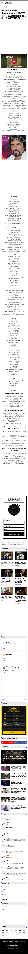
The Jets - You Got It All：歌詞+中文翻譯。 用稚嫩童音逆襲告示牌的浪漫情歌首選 (7, 563)
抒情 (3, 932)
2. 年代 (15, 713)
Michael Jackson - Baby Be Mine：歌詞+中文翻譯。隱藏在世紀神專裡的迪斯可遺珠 (20, 563)
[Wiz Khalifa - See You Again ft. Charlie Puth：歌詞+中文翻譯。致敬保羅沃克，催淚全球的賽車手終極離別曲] (5, 799)
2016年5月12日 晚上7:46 (11, 668)
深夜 (20, 932)
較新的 (3, 699)
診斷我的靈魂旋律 (14, 534)
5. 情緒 (4, 722)
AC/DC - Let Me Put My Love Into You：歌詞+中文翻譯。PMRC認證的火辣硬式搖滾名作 (7, 580)
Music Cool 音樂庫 (13, 945)
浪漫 (23, 542)
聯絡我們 (17, 941)
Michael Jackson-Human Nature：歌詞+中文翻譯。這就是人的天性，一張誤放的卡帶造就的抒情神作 (20, 599)
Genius (3, 889)
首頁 (2, 7)
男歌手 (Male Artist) (12, 542)
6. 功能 (15, 722)
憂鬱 (16, 930)
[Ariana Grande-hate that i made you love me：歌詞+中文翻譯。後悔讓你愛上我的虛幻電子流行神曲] (5, 776)
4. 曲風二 (16, 718)
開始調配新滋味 (14, 732)
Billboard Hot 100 (5, 886)
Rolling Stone (4, 896)
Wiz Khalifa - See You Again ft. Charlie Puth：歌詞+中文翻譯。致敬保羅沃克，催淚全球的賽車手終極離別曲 (18, 799)
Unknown (9, 654)
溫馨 (24, 932)
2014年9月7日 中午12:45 (11, 656)
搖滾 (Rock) (4, 544)
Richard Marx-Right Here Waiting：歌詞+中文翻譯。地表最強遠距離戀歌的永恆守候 (18, 782)
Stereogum (4, 899)
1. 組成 (4, 713)
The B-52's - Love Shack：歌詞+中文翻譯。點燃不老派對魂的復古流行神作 (7, 598)
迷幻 (7, 935)
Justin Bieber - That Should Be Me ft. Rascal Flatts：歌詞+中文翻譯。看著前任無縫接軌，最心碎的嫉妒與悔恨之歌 (18, 790)
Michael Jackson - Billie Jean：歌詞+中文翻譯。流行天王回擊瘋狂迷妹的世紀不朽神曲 (18, 768)
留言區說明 (22, 941)
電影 (15, 544)
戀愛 (24, 930)
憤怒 (20, 930)
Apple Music (4, 907)
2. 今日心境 (7, 526)
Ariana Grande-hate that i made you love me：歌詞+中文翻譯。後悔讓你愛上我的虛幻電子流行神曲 (18, 775)
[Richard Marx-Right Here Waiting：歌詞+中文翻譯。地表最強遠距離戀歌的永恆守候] (5, 783)
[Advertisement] (14, 39)
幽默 (7, 930)
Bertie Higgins (20, 544)
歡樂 (7, 932)
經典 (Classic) (10, 544)
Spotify (3, 909)
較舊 (25, 699)
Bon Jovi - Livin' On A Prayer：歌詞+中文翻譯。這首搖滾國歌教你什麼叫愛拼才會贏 (18, 807)
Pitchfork (3, 894)
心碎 (11, 930)
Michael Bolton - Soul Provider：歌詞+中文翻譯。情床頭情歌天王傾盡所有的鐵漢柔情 (20, 580)
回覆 (4, 648)
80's (6, 7)
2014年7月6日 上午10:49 (11, 643)
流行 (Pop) (19, 542)
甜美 (3, 935)
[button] (2, 2)
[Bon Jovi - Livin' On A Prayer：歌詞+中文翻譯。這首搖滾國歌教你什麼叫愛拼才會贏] (5, 808)
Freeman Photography (12, 667)
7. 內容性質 (5, 726)
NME (2, 891)
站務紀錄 (11, 941)
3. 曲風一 (5, 718)
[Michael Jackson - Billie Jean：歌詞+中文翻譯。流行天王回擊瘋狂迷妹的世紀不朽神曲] (5, 768)
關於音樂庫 (5, 941)
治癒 (11, 932)
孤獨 (3, 930)
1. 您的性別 (7, 520)
